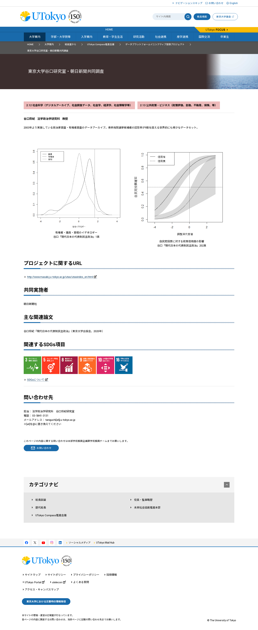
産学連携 (182, 37)
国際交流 (204, 37)
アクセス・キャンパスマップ (42, 589)
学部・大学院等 (61, 37)
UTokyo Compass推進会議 (100, 44)
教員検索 (202, 16)
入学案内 (86, 37)
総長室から (70, 44)
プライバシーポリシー (86, 575)
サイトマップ (33, 575)
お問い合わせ (216, 3)
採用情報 (111, 575)
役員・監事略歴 (143, 499)
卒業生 (224, 37)
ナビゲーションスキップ (188, 3)
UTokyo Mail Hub (105, 542)
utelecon (57, 582)
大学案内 (34, 37)
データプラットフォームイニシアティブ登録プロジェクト (154, 44)
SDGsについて (35, 379)
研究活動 (138, 37)
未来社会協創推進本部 (147, 507)
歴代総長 (40, 507)
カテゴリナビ (43, 485)
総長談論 (40, 499)
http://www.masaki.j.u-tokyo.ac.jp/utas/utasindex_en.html (60, 277)
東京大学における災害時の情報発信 (46, 601)
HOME (30, 44)
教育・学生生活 (113, 37)
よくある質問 (81, 582)
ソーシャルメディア (80, 542)
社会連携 (160, 37)
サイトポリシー (57, 575)
